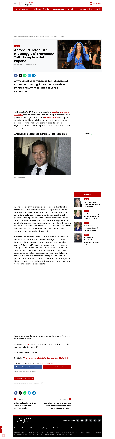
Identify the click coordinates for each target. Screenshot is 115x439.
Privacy (1, 430)
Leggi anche (87, 194)
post (27, 344)
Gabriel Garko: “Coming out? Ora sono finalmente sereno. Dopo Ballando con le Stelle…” (57, 405)
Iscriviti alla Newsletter (57, 367)
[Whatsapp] (25, 75)
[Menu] (16, 3)
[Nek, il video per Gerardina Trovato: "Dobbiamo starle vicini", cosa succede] (78, 237)
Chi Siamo (17, 428)
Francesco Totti (51, 117)
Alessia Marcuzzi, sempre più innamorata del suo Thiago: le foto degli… (92, 216)
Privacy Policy (43, 428)
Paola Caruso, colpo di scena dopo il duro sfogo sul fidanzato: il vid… (92, 228)
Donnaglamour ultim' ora (24, 379)
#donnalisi (36, 358)
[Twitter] (20, 75)
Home (15, 36)
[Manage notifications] (3, 435)
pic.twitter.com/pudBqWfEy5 (54, 358)
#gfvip (27, 358)
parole (55, 112)
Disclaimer (33, 428)
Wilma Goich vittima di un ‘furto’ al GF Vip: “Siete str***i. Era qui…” (25, 405)
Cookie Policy (53, 428)
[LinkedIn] (34, 75)
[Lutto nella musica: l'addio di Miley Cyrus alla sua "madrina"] (78, 202)
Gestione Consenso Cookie (66, 428)
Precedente (21, 399)
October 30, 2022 (48, 363)
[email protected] (49, 432)
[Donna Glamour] (26, 3)
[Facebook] (16, 75)
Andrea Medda (18, 65)
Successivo (64, 399)
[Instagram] (86, 420)
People (20, 36)
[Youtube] (99, 420)
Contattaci (25, 428)
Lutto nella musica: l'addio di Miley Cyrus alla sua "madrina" (92, 204)
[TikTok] (95, 420)
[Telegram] (29, 75)
